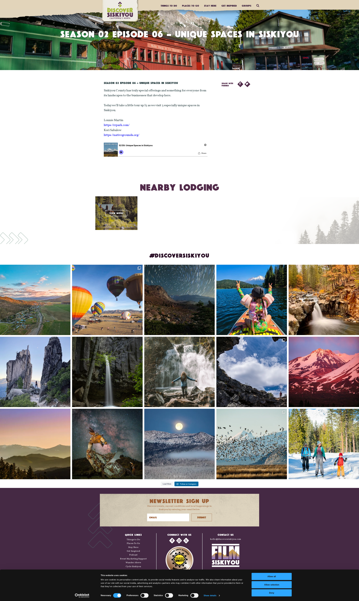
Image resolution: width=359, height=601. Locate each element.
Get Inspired (229, 5)
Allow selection (271, 584)
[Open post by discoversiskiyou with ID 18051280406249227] (251, 372)
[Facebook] (172, 541)
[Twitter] (186, 541)
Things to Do (133, 539)
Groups (246, 5)
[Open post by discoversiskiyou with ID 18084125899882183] (35, 372)
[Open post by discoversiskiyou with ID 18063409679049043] (251, 300)
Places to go (190, 5)
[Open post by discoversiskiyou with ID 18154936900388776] (107, 300)
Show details (210, 595)
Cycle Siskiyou (133, 566)
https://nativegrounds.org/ (121, 135)
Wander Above (133, 562)
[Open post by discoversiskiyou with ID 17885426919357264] (324, 300)
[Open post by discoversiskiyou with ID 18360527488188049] (324, 444)
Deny (271, 593)
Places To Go (133, 543)
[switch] (145, 595)
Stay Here (210, 5)
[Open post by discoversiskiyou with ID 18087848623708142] (179, 372)
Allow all (271, 576)
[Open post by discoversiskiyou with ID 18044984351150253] (324, 372)
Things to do (169, 5)
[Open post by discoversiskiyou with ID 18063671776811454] (35, 444)
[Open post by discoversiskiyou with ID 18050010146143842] (107, 444)
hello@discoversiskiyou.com (225, 539)
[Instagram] (179, 541)
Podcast (133, 554)
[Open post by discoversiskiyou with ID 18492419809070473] (179, 300)
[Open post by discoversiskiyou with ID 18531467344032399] (35, 300)
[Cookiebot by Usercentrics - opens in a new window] (82, 595)
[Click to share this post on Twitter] (247, 84)
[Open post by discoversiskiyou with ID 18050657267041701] (179, 444)
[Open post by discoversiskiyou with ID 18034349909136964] (251, 444)
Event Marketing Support (133, 558)
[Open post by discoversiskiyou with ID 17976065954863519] (107, 372)
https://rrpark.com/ (117, 125)
